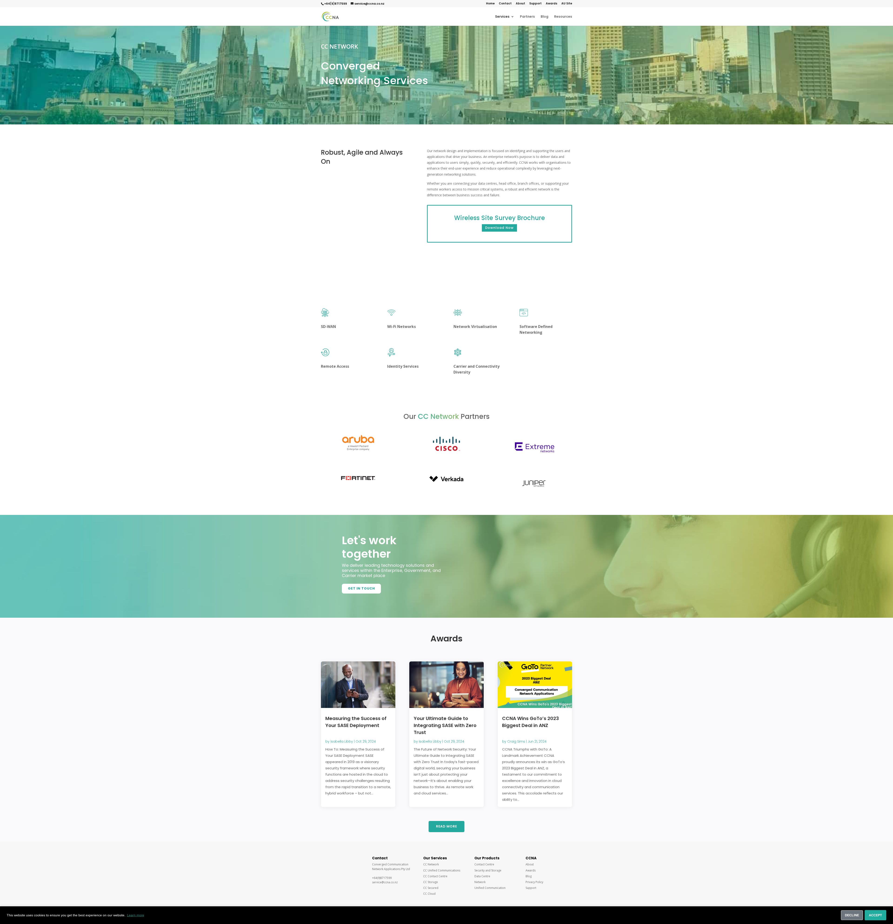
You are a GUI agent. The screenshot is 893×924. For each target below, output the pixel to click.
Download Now (499, 227)
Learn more (135, 915)
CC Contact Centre (435, 876)
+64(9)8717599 (335, 4)
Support (535, 3)
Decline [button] (852, 915)
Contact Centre (484, 864)
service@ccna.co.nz (369, 4)
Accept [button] (875, 915)
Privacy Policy (534, 882)
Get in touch (361, 588)
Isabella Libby (341, 741)
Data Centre (482, 876)
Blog (544, 17)
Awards (551, 3)
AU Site (566, 3)
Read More (446, 826)
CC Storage (430, 882)
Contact (505, 3)
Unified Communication (490, 888)
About (520, 3)
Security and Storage (487, 870)
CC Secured (430, 888)
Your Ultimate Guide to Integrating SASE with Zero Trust (445, 725)
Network (480, 882)
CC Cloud (429, 894)
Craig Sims (516, 741)
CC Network (431, 864)
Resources (563, 17)
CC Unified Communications (441, 870)
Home (490, 3)
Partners (527, 17)
